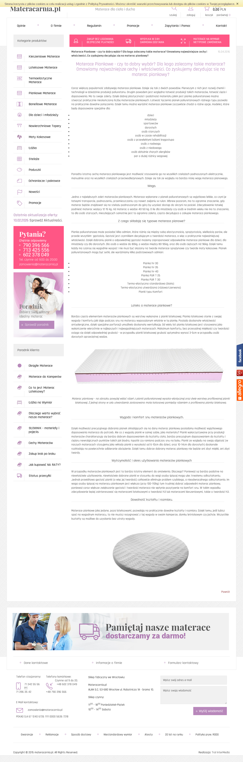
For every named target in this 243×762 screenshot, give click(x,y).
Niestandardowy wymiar (118, 734)
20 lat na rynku (174, 734)
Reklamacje (52, 734)
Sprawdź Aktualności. (45, 220)
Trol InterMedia (221, 752)
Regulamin (94, 26)
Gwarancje (27, 734)
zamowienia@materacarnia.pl (38, 264)
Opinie (21, 26)
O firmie (56, 26)
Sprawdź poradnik (37, 324)
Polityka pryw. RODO (207, 734)
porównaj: (223, 15)
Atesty (149, 734)
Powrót (225, 592)
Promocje (133, 26)
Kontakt (221, 26)
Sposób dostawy (81, 734)
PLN (219, 9)
